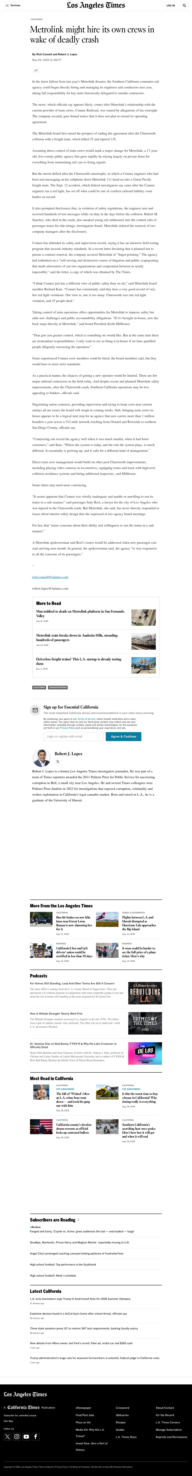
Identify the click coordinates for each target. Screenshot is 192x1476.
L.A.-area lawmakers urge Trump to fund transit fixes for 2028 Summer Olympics (80, 1299)
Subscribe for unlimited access (20, 1416)
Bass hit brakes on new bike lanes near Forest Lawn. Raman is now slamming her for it (74, 923)
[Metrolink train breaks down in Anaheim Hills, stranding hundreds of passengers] (143, 641)
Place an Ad (83, 1422)
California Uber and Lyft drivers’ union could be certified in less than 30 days (74, 952)
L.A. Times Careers (168, 1422)
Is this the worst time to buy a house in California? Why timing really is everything (140, 1098)
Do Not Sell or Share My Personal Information (112, 1467)
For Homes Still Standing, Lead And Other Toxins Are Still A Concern (72, 983)
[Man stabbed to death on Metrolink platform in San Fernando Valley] (143, 617)
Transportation (58, 687)
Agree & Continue (123, 736)
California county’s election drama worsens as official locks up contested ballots (73, 1129)
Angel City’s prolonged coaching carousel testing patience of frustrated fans (76, 1253)
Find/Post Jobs (85, 1415)
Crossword (122, 1408)
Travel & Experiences (133, 913)
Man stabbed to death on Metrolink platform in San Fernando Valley (80, 614)
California (37, 19)
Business (61, 944)
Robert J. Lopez (68, 754)
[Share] (36, 70)
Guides (120, 1430)
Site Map (8, 1421)
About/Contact (165, 1408)
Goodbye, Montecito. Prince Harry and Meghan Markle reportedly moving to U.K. (80, 1242)
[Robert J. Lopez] (41, 758)
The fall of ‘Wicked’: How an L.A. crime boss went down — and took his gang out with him (73, 1100)
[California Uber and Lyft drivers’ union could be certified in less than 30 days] (41, 950)
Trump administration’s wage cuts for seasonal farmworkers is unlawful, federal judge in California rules (94, 1358)
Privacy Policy (67, 728)
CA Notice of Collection (79, 1467)
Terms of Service (86, 719)
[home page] (96, 5)
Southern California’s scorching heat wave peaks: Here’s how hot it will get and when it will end (139, 1131)
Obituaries (122, 1415)
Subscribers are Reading (52, 1219)
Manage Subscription (169, 1430)
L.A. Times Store (126, 1437)
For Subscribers (65, 1089)
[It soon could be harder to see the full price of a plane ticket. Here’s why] (107, 950)
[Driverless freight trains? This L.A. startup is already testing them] (143, 665)
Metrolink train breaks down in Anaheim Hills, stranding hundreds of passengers (77, 638)
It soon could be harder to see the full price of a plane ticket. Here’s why (139, 952)
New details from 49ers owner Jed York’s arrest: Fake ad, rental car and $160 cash (81, 1343)
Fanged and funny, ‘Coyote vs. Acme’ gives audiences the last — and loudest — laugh (82, 1231)
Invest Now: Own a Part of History (92, 1446)
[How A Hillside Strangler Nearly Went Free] (145, 1023)
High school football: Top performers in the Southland (63, 1264)
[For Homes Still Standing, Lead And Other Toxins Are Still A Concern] (145, 993)
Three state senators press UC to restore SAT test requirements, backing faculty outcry (84, 1328)
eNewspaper (83, 1408)
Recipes (121, 1422)
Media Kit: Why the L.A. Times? (90, 1433)
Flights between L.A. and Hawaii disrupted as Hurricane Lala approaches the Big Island (139, 923)
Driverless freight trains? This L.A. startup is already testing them (78, 662)
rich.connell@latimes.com (50, 577)
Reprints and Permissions (171, 1437)
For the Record (165, 1415)
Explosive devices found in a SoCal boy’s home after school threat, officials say (78, 1313)
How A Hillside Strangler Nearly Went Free (56, 1013)
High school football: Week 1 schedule (53, 1275)
